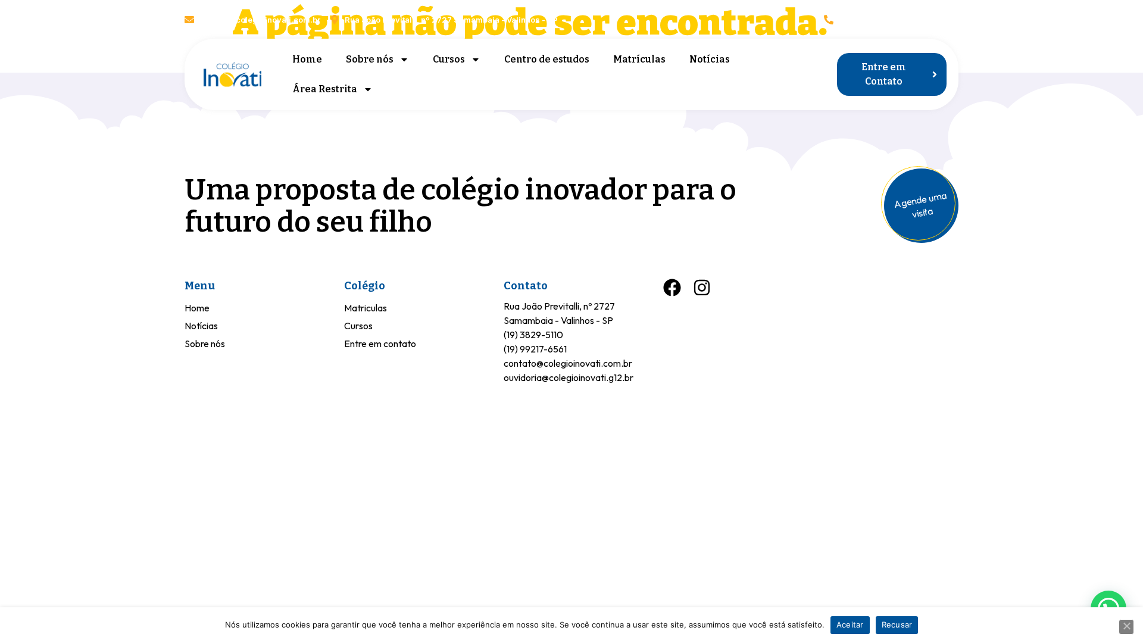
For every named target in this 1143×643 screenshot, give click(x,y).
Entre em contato (380, 343)
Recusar (897, 624)
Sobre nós (370, 59)
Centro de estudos (546, 59)
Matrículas (639, 59)
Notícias (709, 59)
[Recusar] (1126, 627)
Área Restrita (324, 89)
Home (307, 59)
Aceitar (850, 624)
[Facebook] (921, 19)
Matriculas (365, 308)
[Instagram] (951, 19)
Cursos (449, 59)
